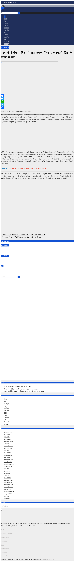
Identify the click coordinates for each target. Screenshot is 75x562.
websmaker (50, 559)
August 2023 (8, 448)
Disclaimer (4, 541)
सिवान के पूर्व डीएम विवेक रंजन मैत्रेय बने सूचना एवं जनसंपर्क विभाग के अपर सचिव (21, 270)
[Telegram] (37, 104)
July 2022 (6, 469)
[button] (1, 11)
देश (5, 21)
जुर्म (5, 39)
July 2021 (6, 496)
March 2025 (7, 439)
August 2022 (8, 466)
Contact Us (4, 556)
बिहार (5, 19)
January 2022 (8, 482)
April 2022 (7, 475)
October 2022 (8, 462)
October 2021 (8, 489)
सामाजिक (6, 30)
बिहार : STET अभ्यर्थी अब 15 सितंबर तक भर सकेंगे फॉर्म (15, 249)
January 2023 (8, 455)
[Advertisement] (37, 137)
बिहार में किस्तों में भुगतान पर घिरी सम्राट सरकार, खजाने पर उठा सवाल (18, 260)
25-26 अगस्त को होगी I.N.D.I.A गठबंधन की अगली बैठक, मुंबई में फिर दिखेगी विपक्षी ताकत (23, 235)
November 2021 (8, 487)
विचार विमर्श (7, 42)
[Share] (37, 107)
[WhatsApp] (37, 101)
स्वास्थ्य (6, 35)
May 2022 (7, 473)
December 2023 (8, 446)
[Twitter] (37, 98)
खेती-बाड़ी (6, 44)
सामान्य (6, 26)
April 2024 (7, 444)
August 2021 (8, 494)
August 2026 (8, 432)
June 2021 (7, 498)
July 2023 (6, 450)
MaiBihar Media (26, 111)
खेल (5, 32)
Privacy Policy (5, 537)
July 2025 (7, 437)
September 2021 (9, 491)
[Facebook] (37, 95)
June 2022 (7, 471)
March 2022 (7, 478)
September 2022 (9, 464)
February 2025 (8, 441)
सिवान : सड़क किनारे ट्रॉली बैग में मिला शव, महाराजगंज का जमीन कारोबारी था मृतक (22, 237)
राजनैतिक (6, 28)
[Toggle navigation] (3, 8)
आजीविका (7, 37)
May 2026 (7, 434)
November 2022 (8, 460)
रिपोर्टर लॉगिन (4, 506)
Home (2, 545)
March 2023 (7, 453)
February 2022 (8, 480)
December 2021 (8, 485)
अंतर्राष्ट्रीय (6, 23)
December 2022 (8, 457)
